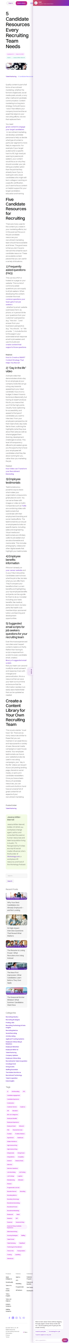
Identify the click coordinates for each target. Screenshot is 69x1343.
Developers (30, 1290)
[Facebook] (9, 1318)
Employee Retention (12, 1047)
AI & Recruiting (10, 1036)
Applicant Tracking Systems (15, 1039)
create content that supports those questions (16, 345)
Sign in (11, 3)
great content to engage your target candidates (15, 128)
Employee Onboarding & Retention (14, 1043)
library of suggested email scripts (16, 661)
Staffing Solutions (8, 1310)
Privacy (8, 1335)
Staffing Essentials (12, 1069)
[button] (32, 3)
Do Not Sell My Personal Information (12, 1332)
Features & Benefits (30, 1283)
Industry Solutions (8, 1305)
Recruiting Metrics (12, 1030)
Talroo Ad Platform (8, 1300)
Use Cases (30, 1287)
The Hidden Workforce (13, 1072)
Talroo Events (8, 1289)
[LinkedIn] (13, 1318)
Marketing (18, 1283)
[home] (6, 3)
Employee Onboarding (13, 1058)
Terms (7, 1337)
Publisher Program (29, 1278)
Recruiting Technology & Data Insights (15, 1026)
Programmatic (20, 1287)
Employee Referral (12, 1049)
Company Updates (12, 1055)
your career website (14, 570)
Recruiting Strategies (13, 1020)
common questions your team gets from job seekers (15, 302)
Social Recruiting (11, 1033)
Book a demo (21, 3)
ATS (17, 1280)
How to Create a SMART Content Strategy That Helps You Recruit (15, 360)
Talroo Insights (8, 1295)
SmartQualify (9, 1282)
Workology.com (13, 856)
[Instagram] (16, 1318)
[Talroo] (25, 1332)
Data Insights (10, 1081)
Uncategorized (11, 1064)
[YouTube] (24, 1318)
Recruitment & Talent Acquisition (16, 1061)
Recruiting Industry (12, 1017)
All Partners (19, 1290)
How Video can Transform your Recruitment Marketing (16, 471)
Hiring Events (10, 1067)
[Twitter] (20, 1318)
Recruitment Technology (14, 1075)
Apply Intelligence (9, 1278)
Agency (18, 1277)
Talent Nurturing (11, 76)
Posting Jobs (10, 1022)
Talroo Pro (9, 1285)
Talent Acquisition (12, 1078)
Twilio (24, 506)
